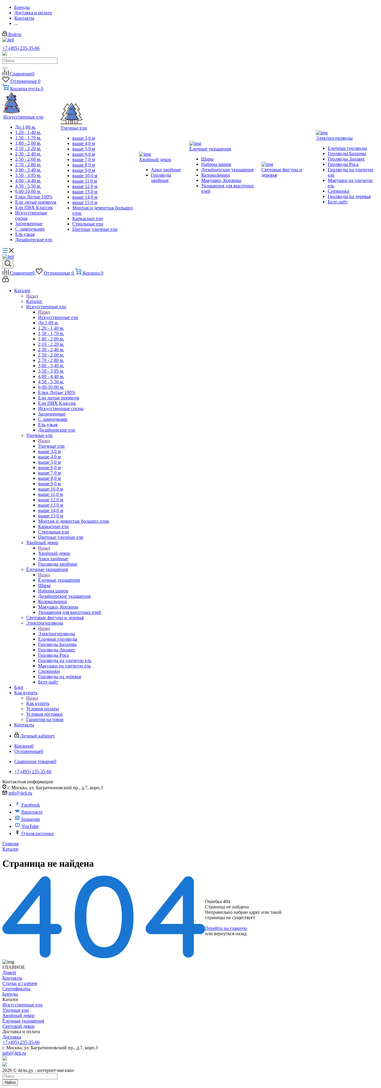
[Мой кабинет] (5, 280)
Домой (9, 972)
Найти (10, 1082)
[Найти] (4, 68)
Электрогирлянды (56, 633)
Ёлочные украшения (59, 580)
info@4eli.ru (20, 793)
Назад (32, 295)
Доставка (11, 1036)
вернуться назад (230, 933)
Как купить (37, 703)
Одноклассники (37, 833)
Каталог (34, 301)
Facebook (30, 804)
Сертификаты (16, 988)
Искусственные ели (58, 317)
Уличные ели (51, 446)
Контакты (12, 977)
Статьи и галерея (19, 983)
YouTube (30, 826)
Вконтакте (32, 812)
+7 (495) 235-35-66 (21, 48)
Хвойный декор (54, 553)
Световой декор (18, 1026)
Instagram (30, 819)
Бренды (10, 994)
